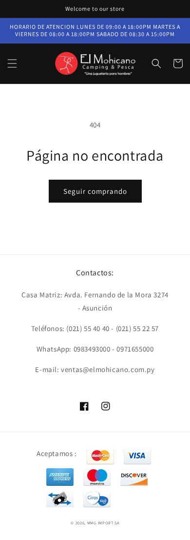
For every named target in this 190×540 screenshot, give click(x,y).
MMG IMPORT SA (103, 522)
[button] (12, 63)
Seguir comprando (95, 191)
